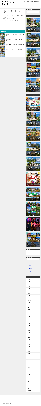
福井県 (29, 304)
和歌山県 (29, 388)
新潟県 (29, 279)
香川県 (29, 328)
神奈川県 (29, 386)
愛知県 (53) (30, 266)
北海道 (29, 293)
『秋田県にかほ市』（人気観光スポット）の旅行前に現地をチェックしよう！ (15, 40)
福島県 (29, 337)
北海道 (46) (30, 268)
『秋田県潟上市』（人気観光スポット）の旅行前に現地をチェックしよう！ (15, 54)
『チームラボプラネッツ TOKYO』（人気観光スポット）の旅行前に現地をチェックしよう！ (33, 229)
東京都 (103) (31, 265)
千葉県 (29, 372)
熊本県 (29, 369)
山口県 (29, 314)
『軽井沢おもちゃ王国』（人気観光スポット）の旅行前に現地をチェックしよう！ (33, 138)
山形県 (29, 330)
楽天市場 (29, 300)
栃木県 (29, 351)
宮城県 (29, 316)
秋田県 (29, 323)
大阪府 (29, 367)
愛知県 (29, 339)
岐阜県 (29, 325)
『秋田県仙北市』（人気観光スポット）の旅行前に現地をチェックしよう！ (15, 35)
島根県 (29, 288)
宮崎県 (29, 383)
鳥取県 (29, 281)
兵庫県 (29, 374)
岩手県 (29, 309)
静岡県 (29, 332)
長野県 (29, 318)
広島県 (29, 307)
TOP (8, 395)
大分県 (29, 376)
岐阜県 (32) (30, 271)
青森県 (29, 302)
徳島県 (29, 321)
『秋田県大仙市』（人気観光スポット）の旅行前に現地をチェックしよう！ (15, 49)
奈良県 (29, 381)
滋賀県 (29, 353)
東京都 (29, 379)
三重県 (29, 346)
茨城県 (29, 344)
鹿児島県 (29, 390)
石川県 (29, 295)
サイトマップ (3, 6)
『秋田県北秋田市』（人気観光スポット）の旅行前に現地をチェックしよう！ (15, 45)
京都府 (29, 360)
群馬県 (29, 358)
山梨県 (29, 311)
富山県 (29, 286)
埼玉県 (29, 365)
